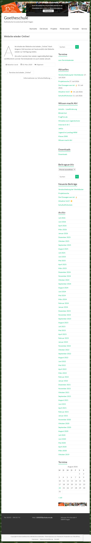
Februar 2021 (63, 412)
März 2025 (62, 268)
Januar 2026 (63, 233)
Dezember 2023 (64, 311)
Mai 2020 (62, 443)
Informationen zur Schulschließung (38, 78)
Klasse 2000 (63, 136)
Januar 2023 (63, 342)
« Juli (60, 497)
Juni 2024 (62, 291)
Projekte (53, 29)
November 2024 (64, 276)
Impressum (35, 539)
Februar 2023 (63, 338)
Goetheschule (16, 17)
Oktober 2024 (63, 280)
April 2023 (62, 334)
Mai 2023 (62, 330)
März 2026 (62, 229)
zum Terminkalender (66, 60)
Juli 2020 (61, 435)
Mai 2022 (62, 365)
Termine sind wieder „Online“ (19, 72)
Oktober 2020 (63, 423)
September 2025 (64, 245)
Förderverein (65, 29)
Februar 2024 (63, 303)
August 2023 (63, 322)
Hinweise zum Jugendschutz (69, 121)
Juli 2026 (61, 218)
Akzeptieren (48, 11)
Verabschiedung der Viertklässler (71, 75)
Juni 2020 (62, 439)
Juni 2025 (62, 257)
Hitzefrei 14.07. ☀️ (65, 92)
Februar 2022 (63, 377)
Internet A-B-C (64, 125)
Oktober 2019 (63, 454)
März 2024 (62, 299)
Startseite (33, 29)
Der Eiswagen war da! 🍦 (67, 85)
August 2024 (63, 288)
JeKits (60, 128)
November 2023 (64, 315)
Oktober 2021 (63, 392)
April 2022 (62, 369)
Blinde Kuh (62, 113)
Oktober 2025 (63, 241)
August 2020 (63, 431)
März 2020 (62, 450)
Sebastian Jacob (12, 64)
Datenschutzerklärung (46, 539)
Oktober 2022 (63, 350)
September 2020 (64, 427)
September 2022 (64, 354)
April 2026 (62, 226)
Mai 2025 (62, 260)
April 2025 (62, 264)
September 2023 (64, 319)
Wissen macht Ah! (65, 140)
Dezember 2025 (64, 237)
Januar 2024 (63, 307)
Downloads (62, 154)
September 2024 (64, 284)
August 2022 (63, 357)
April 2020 (62, 447)
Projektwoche (63, 81)
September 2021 (64, 396)
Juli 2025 (61, 253)
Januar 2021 (63, 416)
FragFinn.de (62, 117)
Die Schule (44, 29)
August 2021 (63, 400)
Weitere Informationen (55, 8)
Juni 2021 (62, 404)
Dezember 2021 (64, 385)
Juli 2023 (61, 326)
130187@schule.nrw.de (44, 517)
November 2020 (64, 419)
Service (84, 29)
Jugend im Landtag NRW (67, 132)
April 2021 (62, 408)
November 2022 (64, 346)
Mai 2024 (62, 295)
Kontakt (75, 29)
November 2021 (64, 388)
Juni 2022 (62, 361)
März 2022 (62, 373)
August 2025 (63, 249)
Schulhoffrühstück (65, 96)
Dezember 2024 (64, 272)
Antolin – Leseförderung (67, 109)
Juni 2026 (62, 222)
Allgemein (39, 64)
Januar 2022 (63, 381)
